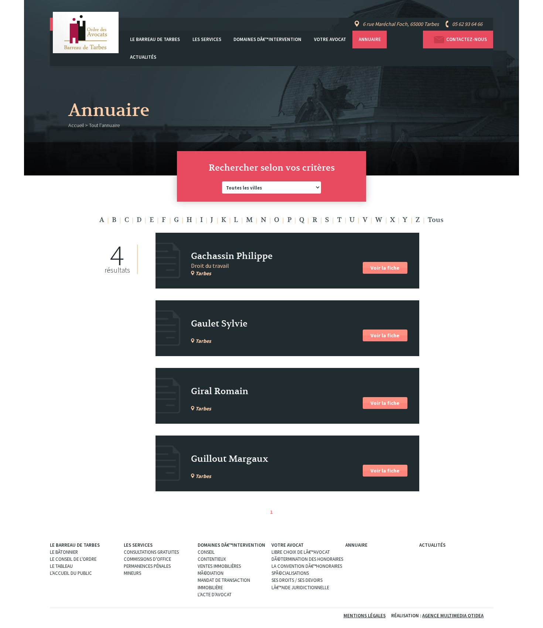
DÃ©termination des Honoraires (307, 559)
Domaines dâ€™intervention (267, 39)
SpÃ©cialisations (290, 573)
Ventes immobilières (219, 566)
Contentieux (212, 559)
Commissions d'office (147, 559)
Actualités (143, 57)
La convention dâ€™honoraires (307, 566)
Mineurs (132, 573)
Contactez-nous (466, 39)
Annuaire (370, 39)
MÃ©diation (210, 573)
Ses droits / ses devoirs (297, 580)
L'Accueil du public (71, 573)
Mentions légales (365, 615)
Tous (436, 220)
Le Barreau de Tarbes (155, 39)
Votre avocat (330, 39)
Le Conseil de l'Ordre (73, 559)
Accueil (76, 125)
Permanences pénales (147, 566)
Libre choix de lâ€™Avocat (301, 552)
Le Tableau (61, 566)
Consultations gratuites (151, 552)
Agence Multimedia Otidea (453, 615)
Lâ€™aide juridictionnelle (300, 587)
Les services (206, 39)
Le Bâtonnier (64, 552)
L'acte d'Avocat (215, 594)
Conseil (206, 552)
